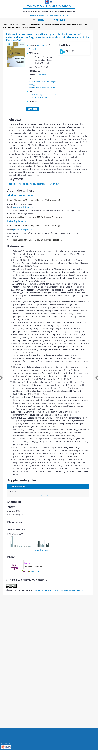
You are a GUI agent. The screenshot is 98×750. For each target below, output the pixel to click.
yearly (47, 550)
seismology (31, 184)
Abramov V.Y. (43, 45)
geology (12, 184)
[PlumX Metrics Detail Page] (14, 567)
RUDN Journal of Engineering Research (49, 8)
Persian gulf (53, 184)
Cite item (32, 109)
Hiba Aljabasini (16, 221)
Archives (59, 20)
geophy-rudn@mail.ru (23, 207)
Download (44, 496)
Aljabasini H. (34, 49)
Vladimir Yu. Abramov (20, 195)
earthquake (42, 184)
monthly (39, 550)
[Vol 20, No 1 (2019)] (16, 66)
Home (5, 25)
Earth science (42, 74)
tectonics (21, 184)
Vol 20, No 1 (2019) (22, 25)
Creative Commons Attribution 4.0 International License (58, 590)
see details (35, 571)
